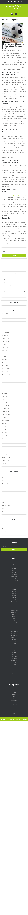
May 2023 (4, 432)
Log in (3, 522)
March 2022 (5, 451)
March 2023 (5, 438)
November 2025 (6, 341)
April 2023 (4, 435)
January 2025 (5, 371)
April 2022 (4, 448)
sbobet (4, 486)
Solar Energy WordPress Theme (10, 719)
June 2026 (4, 320)
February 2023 (6, 441)
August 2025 (5, 350)
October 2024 (5, 381)
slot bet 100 (5, 493)
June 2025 (4, 356)
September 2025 (6, 347)
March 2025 (5, 365)
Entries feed (5, 525)
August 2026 (5, 313)
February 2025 (6, 368)
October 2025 (5, 344)
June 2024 (4, 393)
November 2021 (6, 460)
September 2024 (6, 384)
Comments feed (6, 528)
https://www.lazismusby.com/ (18, 195)
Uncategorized (6, 505)
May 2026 (4, 323)
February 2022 (6, 454)
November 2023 (6, 414)
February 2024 (6, 405)
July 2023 (4, 426)
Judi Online (5, 474)
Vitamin (4, 508)
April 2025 (4, 362)
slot (3, 490)
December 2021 (6, 457)
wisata (4, 511)
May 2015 (4, 463)
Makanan (4, 477)
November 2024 (6, 377)
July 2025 (4, 353)
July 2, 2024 (6, 50)
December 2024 (6, 374)
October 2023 (5, 417)
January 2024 (5, 408)
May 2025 (4, 359)
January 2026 (5, 335)
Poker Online (5, 483)
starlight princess (6, 496)
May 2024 (4, 396)
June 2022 (4, 445)
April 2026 (4, 326)
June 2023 (4, 429)
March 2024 (5, 402)
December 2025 (6, 338)
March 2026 (5, 329)
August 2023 (5, 423)
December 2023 (6, 411)
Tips (3, 502)
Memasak (4, 480)
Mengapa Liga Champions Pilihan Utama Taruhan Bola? (13, 46)
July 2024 (4, 390)
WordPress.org (6, 531)
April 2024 (4, 399)
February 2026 (6, 332)
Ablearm (14, 50)
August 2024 (5, 387)
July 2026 (4, 316)
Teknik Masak (5, 499)
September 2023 (6, 420)
